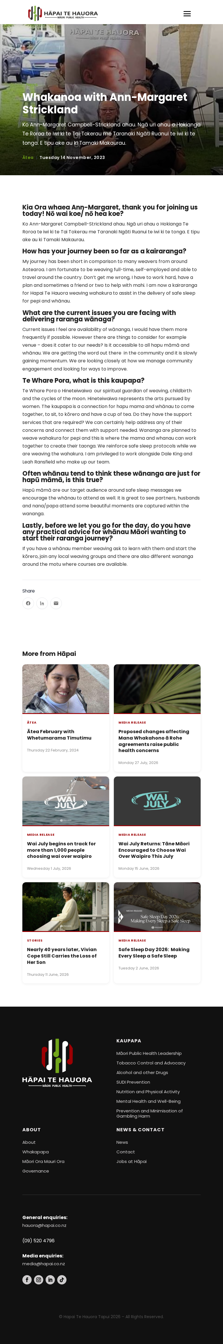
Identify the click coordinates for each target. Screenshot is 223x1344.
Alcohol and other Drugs (142, 1072)
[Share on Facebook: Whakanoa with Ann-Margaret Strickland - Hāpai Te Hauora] (28, 603)
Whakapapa (35, 1152)
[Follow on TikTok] (61, 1279)
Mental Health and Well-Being (148, 1101)
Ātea (28, 157)
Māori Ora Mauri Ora (43, 1161)
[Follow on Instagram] (38, 1279)
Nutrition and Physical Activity (148, 1092)
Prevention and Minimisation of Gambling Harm (149, 1113)
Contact (125, 1152)
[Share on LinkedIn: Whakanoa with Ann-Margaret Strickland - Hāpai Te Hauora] (42, 603)
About (29, 1142)
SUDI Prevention (133, 1082)
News (32, 84)
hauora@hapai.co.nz (44, 1225)
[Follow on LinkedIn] (50, 1279)
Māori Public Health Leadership (149, 1053)
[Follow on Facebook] (27, 1279)
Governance (35, 1171)
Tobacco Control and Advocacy (151, 1063)
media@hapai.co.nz (43, 1264)
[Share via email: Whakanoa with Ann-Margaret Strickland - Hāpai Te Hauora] (56, 603)
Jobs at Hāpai (131, 1161)
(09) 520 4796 (38, 1240)
